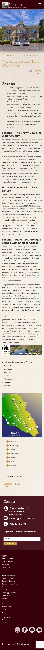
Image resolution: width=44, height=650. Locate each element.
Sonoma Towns (8, 587)
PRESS (4, 604)
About (5, 556)
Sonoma (38, 145)
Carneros (17, 275)
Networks (5, 564)
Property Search (8, 578)
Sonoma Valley (7, 275)
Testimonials (6, 567)
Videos (4, 599)
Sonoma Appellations (10, 584)
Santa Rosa (8, 376)
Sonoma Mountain (32, 275)
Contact (5, 570)
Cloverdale (7, 366)
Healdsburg (8, 369)
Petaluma (7, 373)
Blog (3, 612)
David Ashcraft (7, 562)
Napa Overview (7, 590)
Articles (4, 609)
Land (17, 483)
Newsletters (6, 606)
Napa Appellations (9, 593)
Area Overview (8, 575)
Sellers (4, 623)
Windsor (7, 386)
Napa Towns (6, 596)
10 (36, 56)
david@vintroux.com (22, 518)
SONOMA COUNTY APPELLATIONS (18, 476)
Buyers (4, 620)
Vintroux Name (7, 559)
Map (30, 70)
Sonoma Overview (8, 581)
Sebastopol (8, 379)
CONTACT (6, 617)
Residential (7, 483)
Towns (38, 70)
